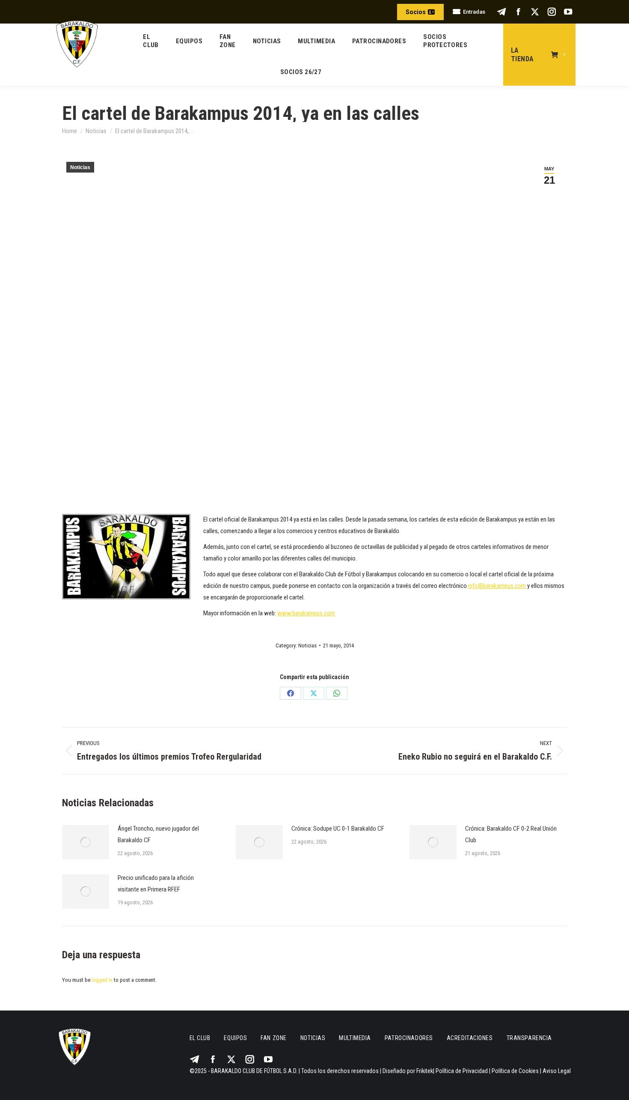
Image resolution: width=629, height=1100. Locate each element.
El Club (200, 1037)
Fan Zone (273, 1037)
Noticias (80, 167)
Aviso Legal (557, 1070)
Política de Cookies (515, 1070)
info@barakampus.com (497, 586)
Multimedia (355, 1037)
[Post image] (85, 842)
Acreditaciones (470, 1037)
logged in (102, 980)
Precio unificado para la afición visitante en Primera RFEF (156, 883)
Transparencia (529, 1037)
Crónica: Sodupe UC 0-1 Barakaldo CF (337, 828)
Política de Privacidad (462, 1070)
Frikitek (424, 1070)
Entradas (474, 12)
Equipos (235, 1037)
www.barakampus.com (306, 613)
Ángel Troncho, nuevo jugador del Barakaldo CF (158, 834)
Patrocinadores (409, 1037)
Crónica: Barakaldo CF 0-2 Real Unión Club (511, 834)
